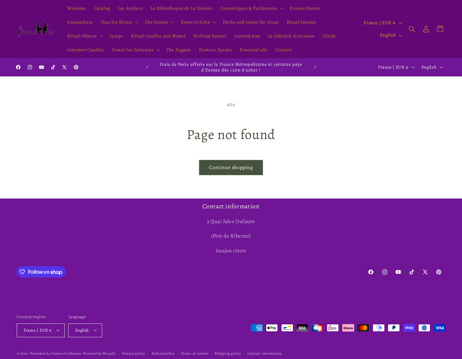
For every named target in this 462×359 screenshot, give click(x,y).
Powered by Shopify (99, 353)
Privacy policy (133, 353)
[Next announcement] (315, 67)
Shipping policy (228, 353)
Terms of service (194, 353)
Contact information (264, 353)
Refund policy (163, 353)
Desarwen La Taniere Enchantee (56, 353)
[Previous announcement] (147, 67)
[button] (251, 8)
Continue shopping (231, 167)
